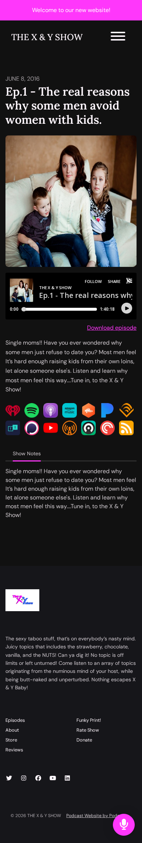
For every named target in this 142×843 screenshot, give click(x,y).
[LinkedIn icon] (67, 778)
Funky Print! (88, 720)
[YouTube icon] (52, 778)
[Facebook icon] (38, 778)
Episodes (15, 720)
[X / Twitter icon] (9, 778)
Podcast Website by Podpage (97, 816)
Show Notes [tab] (27, 453)
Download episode (112, 328)
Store (11, 740)
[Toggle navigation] (118, 37)
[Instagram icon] (23, 778)
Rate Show (87, 730)
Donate (84, 740)
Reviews (14, 750)
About (12, 730)
